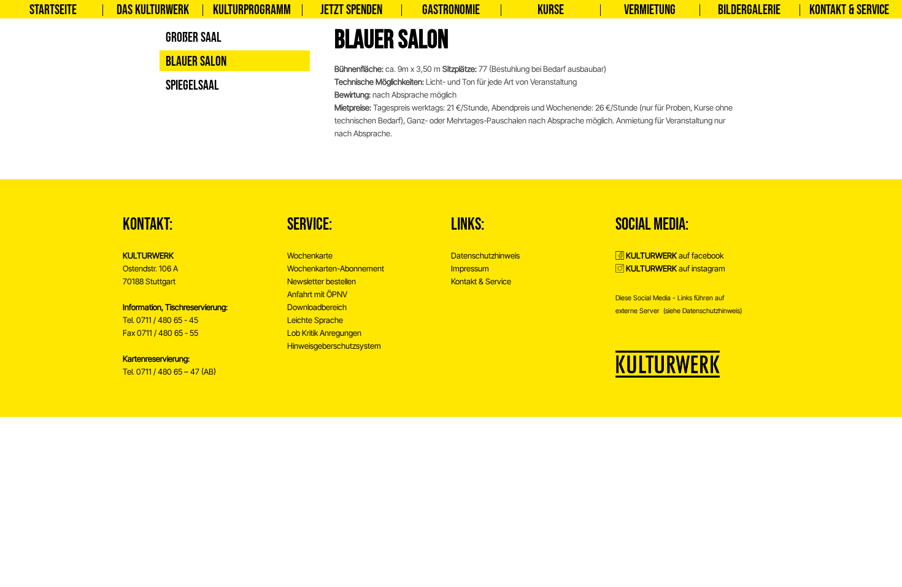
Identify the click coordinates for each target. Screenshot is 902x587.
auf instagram (675, 268)
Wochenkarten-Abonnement (335, 268)
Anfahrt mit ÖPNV (317, 294)
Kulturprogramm (252, 10)
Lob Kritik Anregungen (324, 333)
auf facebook (674, 255)
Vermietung (650, 10)
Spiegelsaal (192, 85)
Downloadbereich (317, 307)
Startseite (53, 10)
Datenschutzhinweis (485, 255)
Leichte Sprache (315, 320)
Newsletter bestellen (321, 281)
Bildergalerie (749, 10)
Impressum (470, 268)
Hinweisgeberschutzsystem (334, 346)
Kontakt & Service (849, 10)
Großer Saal (194, 37)
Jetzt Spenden (351, 10)
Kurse (551, 10)
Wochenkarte (310, 255)
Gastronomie (451, 10)
